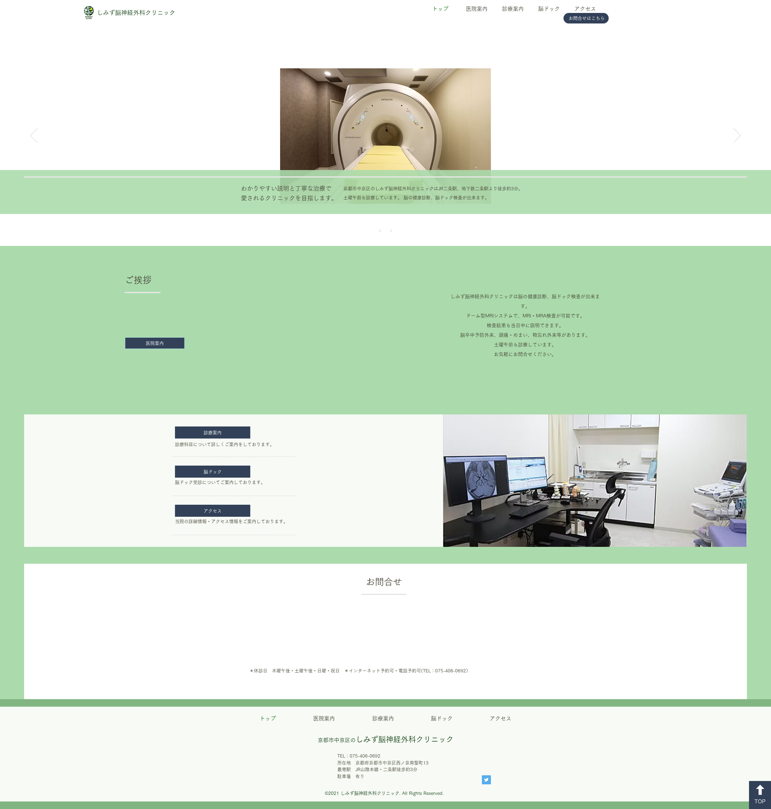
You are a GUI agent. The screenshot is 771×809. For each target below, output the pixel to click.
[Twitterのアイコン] (486, 779)
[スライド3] (391, 231)
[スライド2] (385, 231)
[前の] (34, 136)
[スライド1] (380, 231)
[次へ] (737, 136)
